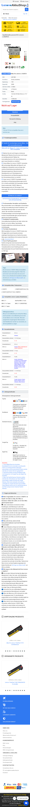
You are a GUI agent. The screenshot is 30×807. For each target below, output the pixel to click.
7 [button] (18, 690)
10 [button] (24, 690)
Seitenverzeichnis (7, 737)
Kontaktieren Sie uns (8, 768)
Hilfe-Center (25, 1)
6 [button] (16, 690)
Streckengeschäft (7, 762)
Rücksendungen (7, 747)
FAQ (15, 122)
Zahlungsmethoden (8, 760)
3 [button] (9, 690)
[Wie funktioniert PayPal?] (21, 787)
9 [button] (22, 690)
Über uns (5, 730)
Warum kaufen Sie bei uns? (9, 735)
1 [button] (5, 690)
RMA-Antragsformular (8, 750)
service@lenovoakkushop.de (11, 770)
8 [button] (20, 690)
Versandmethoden (7, 757)
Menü (7, 14)
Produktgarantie (7, 733)
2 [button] (7, 690)
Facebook (5, 772)
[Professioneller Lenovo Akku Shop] (15, 6)
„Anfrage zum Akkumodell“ (16, 277)
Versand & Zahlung (15, 119)
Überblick (15, 112)
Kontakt (17, 1)
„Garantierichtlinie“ (9, 239)
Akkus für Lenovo (12, 17)
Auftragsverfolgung (8, 755)
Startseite (4, 17)
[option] (15, 52)
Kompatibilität (15, 115)
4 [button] (11, 690)
